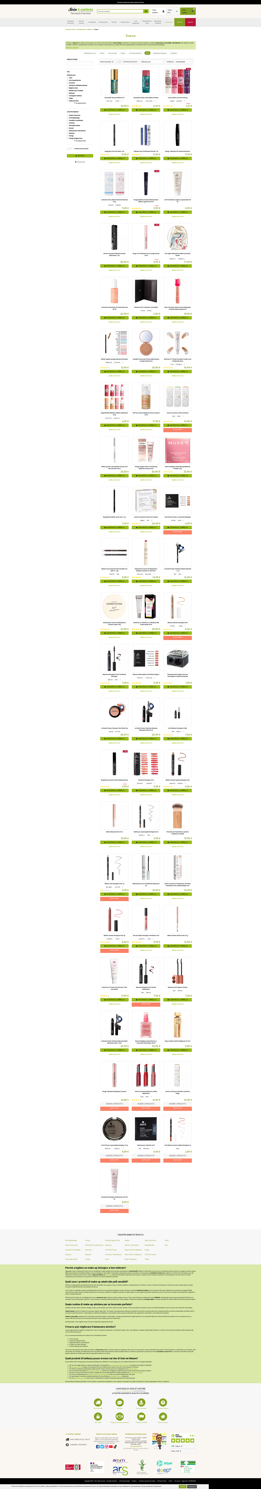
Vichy (167, 1240)
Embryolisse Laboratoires (77, 131)
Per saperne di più (81, 103)
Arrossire (72, 83)
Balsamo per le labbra (76, 91)
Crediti (170, 1481)
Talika (147, 1259)
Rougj (147, 1250)
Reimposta (81, 162)
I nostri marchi (73, 112)
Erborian (72, 133)
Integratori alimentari (70, 22)
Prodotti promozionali (81, 149)
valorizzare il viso (76, 1367)
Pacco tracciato (98, 1408)
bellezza (89, 29)
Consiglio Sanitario (111, 1481)
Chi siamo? (177, 1481)
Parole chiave (72, 59)
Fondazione (173, 53)
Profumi (102, 53)
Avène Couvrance (74, 115)
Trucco (147, 53)
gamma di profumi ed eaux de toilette (98, 1374)
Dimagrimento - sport (147, 22)
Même (127, 1240)
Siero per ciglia (112, 53)
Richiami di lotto (161, 1481)
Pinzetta (123, 53)
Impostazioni (192, 1487)
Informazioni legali (124, 1481)
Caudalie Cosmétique (76, 120)
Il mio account (155, 11)
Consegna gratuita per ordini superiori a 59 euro (130, 2)
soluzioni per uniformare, (95, 1371)
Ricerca (81, 156)
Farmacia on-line (70, 29)
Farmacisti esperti (141, 1408)
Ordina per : (170, 62)
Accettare (182, 1487)
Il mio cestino (184, 11)
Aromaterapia (103, 22)
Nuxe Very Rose (150, 1240)
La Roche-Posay (111, 1250)
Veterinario (169, 22)
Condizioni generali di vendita (147, 1481)
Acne (70, 78)
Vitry (166, 1245)
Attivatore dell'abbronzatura (78, 85)
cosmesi (108, 1275)
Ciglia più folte (74, 101)
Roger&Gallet (149, 1245)
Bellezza (72, 93)
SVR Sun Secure (150, 1254)
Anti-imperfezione (75, 80)
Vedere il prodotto (114, 1104)
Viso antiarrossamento (135, 53)
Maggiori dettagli (72, 47)
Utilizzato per (71, 75)
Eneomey (88, 1250)
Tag (68, 72)
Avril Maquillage (74, 118)
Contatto (134, 1481)
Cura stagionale (135, 22)
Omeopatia (92, 22)
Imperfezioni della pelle (159, 53)
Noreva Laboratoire (132, 1245)
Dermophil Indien (74, 125)
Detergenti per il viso (90, 53)
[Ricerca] (146, 11)
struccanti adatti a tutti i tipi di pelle (119, 1365)
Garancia (108, 1245)
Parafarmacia (125, 22)
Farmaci (114, 22)
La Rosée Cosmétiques (113, 1254)
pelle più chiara (132, 1369)
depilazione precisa (79, 1378)
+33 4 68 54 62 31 (136, 1446)
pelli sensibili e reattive (135, 1372)
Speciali (190, 22)
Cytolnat (72, 123)
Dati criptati (98, 1422)
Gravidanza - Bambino (158, 22)
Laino (107, 1259)
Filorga (71, 136)
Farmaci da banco (163, 1422)
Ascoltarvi (120, 1408)
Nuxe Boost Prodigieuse (133, 1250)
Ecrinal (71, 128)
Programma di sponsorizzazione (120, 1422)
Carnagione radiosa (75, 96)
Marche (179, 22)
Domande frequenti (163, 1408)
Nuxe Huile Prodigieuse (133, 1254)
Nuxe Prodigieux (131, 1259)
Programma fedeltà (141, 1422)
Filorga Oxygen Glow (75, 138)
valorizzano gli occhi (116, 1376)
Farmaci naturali (81, 22)
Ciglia (71, 98)
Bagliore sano (73, 88)
